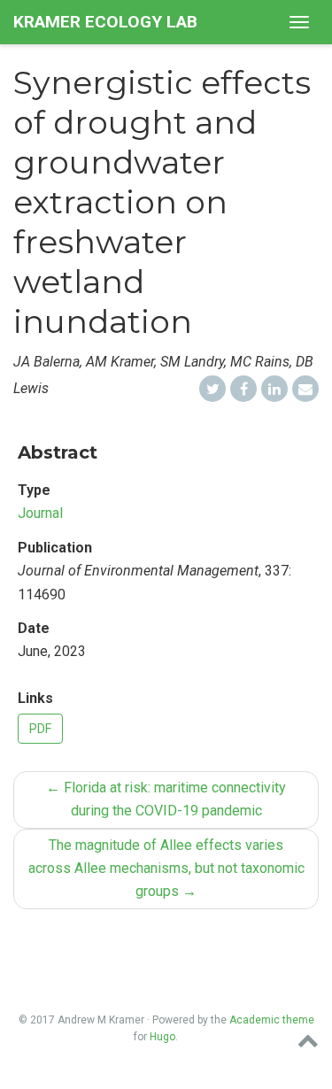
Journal (40, 513)
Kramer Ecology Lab (105, 22)
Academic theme (271, 1020)
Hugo (162, 1037)
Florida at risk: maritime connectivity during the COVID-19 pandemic (166, 799)
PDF (40, 729)
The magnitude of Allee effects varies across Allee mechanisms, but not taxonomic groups (166, 868)
